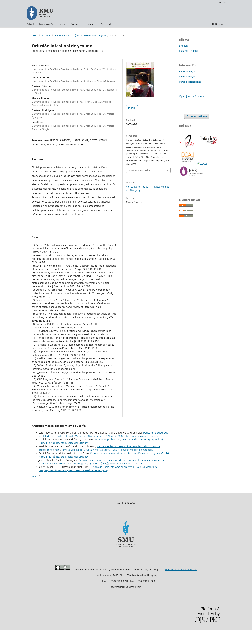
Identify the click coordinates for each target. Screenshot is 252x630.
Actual (30, 24)
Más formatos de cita (139, 170)
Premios (76, 24)
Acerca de (107, 24)
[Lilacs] (202, 163)
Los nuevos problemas (107, 439)
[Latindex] (208, 147)
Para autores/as (187, 76)
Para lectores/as (187, 71)
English (183, 45)
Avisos (91, 24)
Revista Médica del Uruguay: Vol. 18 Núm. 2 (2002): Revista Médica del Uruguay (112, 436)
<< (33, 476)
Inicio (34, 35)
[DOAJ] (188, 163)
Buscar (218, 24)
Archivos (45, 35)
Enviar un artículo (197, 116)
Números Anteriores (51, 24)
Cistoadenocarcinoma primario (108, 453)
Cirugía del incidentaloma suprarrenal (112, 467)
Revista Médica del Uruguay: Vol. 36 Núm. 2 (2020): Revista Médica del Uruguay (96, 463)
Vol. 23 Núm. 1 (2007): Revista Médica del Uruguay (80, 35)
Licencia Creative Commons (181, 569)
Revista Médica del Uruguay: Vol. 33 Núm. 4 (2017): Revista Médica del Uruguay (98, 468)
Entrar (222, 2)
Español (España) (189, 50)
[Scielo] (186, 147)
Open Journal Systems (192, 96)
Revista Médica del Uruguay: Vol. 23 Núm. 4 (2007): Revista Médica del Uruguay (107, 449)
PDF (133, 107)
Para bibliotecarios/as (190, 81)
